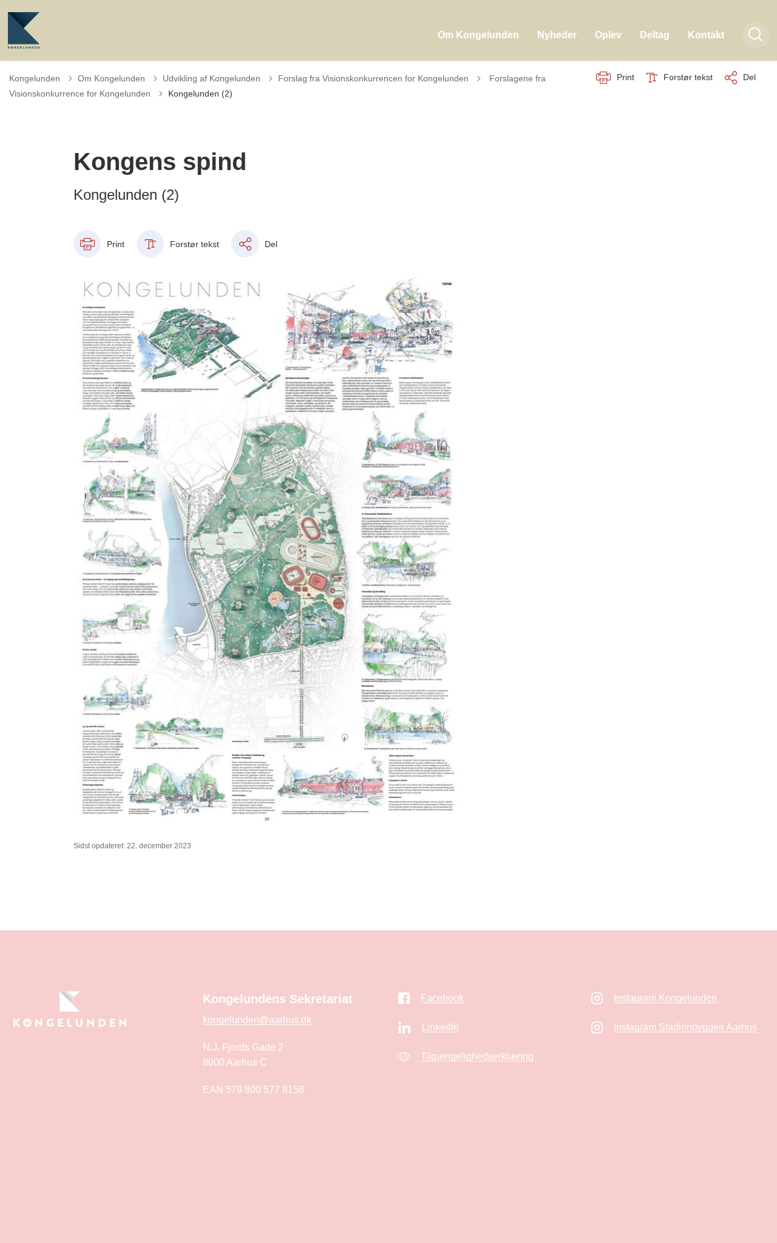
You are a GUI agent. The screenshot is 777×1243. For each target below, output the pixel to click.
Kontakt (706, 35)
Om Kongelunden (478, 35)
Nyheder (557, 35)
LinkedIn (440, 1027)
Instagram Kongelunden (665, 998)
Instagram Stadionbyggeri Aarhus (685, 1027)
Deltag (655, 35)
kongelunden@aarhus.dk (257, 1020)
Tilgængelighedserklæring (477, 1056)
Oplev (608, 35)
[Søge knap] (756, 35)
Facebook (442, 998)
